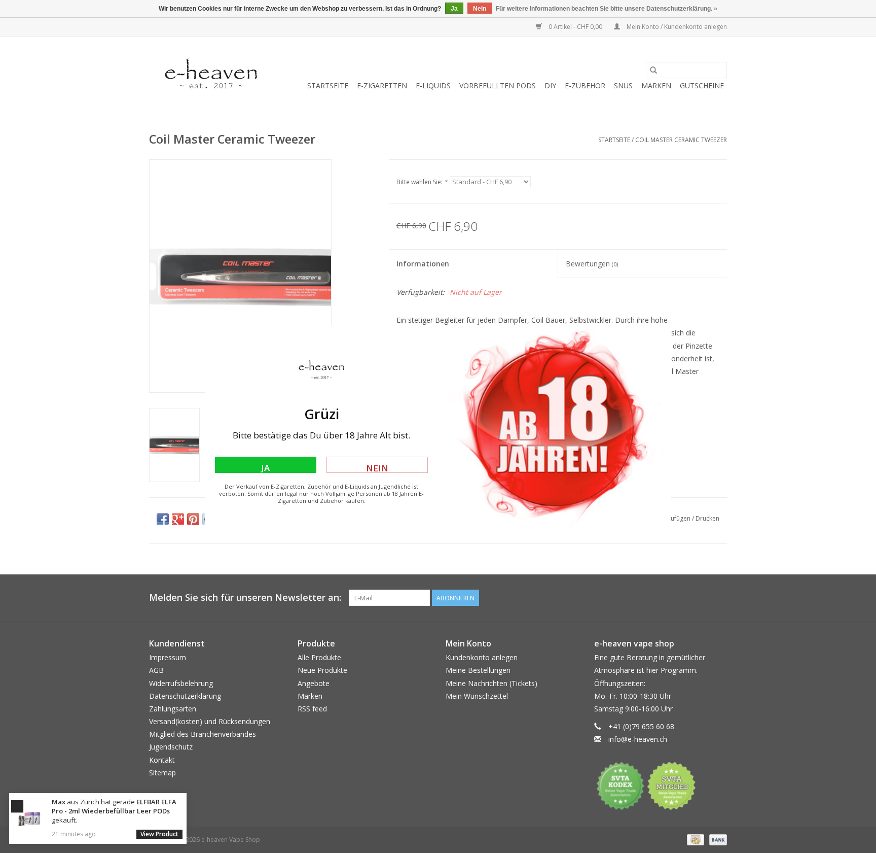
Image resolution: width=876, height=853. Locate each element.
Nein (377, 467)
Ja (265, 467)
